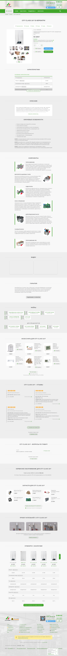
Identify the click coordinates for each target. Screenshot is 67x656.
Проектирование (10, 629)
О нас (16, 11)
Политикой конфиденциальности (51, 654)
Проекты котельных (33, 537)
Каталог (9, 11)
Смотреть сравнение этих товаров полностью (33, 605)
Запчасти (40, 630)
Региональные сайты (31, 648)
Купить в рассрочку (48, 51)
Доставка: (36, 41)
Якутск (23, 645)
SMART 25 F (23, 562)
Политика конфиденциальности (43, 648)
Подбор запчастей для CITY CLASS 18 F (33, 505)
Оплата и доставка (40, 629)
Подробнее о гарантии (33, 297)
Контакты (41, 11)
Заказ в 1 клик (48, 48)
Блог (8, 632)
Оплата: (36, 40)
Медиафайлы (11, 627)
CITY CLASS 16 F (43, 562)
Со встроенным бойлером (25, 629)
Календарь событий (53, 632)
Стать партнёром (53, 629)
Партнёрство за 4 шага (55, 627)
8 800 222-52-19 (50, 3)
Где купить (23, 11)
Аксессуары (40, 632)
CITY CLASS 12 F (33, 562)
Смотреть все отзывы (34, 427)
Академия (53, 630)
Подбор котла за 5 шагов (25, 632)
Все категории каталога (21, 648)
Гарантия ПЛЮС (40, 627)
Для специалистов (54, 624)
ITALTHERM (10, 648)
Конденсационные (23, 630)
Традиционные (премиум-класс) (26, 627)
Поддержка (31, 11)
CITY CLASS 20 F (54, 562)
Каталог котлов (23, 624)
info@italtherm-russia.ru (51, 5)
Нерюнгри (48, 1)
